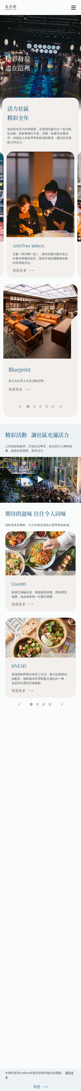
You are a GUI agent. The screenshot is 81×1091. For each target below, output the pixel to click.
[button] (20, 406)
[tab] (31, 704)
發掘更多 (20, 270)
